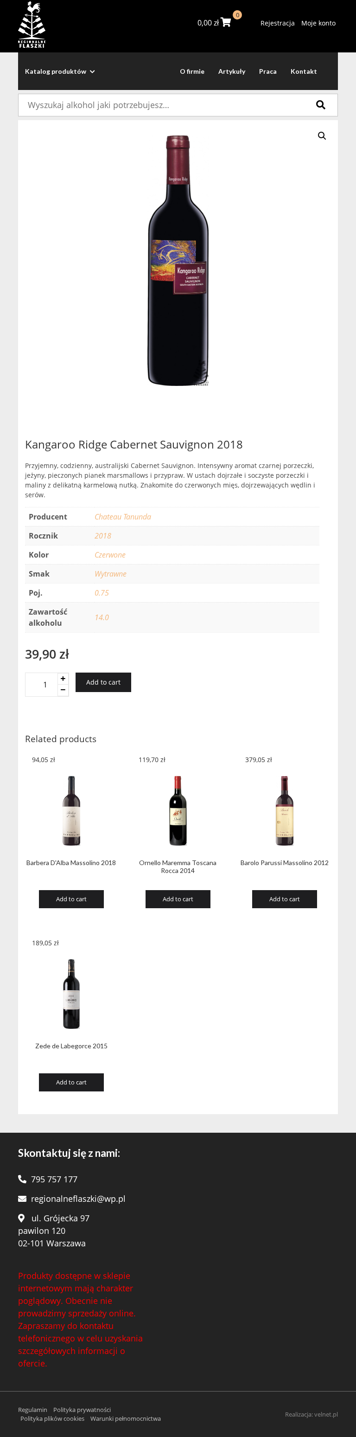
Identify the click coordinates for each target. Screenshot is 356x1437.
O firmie (192, 71)
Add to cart (103, 682)
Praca (268, 71)
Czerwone (110, 555)
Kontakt (304, 71)
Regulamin (32, 1409)
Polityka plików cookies (52, 1418)
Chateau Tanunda (123, 517)
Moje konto (318, 23)
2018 (103, 536)
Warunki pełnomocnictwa (125, 1418)
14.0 (102, 617)
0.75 (102, 593)
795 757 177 (54, 1179)
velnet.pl (326, 1414)
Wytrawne (111, 574)
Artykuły (231, 71)
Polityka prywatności (82, 1409)
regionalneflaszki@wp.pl (78, 1198)
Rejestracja (278, 23)
